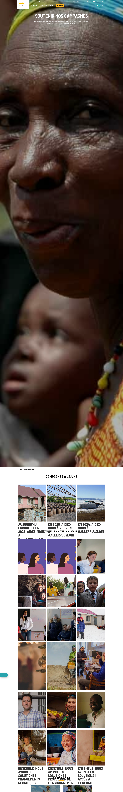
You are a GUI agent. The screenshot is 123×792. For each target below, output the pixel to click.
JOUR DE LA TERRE (49, 5)
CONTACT (89, 1)
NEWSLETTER (96, 1)
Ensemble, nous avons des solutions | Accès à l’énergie (90, 775)
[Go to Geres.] (17, 469)
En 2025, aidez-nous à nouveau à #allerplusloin (61, 529)
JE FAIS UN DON (60, 5)
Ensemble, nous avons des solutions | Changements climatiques (30, 775)
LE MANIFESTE (34, 5)
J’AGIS (41, 5)
